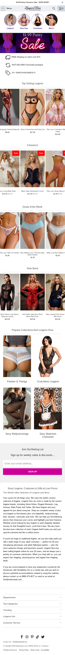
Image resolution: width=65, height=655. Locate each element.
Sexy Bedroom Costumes (48, 413)
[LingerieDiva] (32, 8)
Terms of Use (34, 650)
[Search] (54, 8)
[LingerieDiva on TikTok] (37, 637)
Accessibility (45, 650)
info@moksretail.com (20, 642)
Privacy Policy (24, 650)
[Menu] (1, 8)
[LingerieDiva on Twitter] (43, 637)
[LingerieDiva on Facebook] (22, 637)
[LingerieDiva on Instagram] (27, 637)
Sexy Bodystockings (17, 413)
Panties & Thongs (17, 359)
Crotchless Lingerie (48, 359)
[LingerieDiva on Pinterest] (32, 637)
